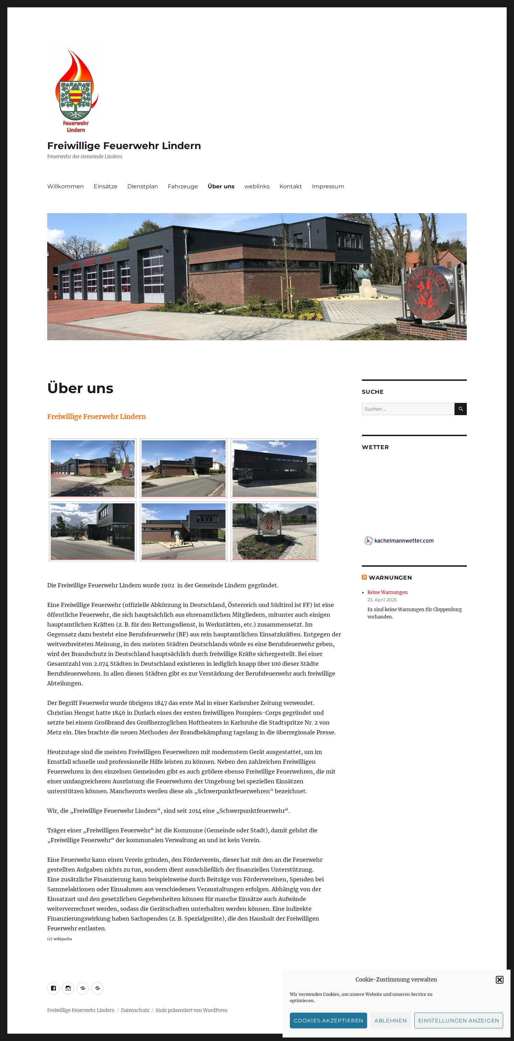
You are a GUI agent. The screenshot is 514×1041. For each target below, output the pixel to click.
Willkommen (65, 186)
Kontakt (290, 186)
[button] (499, 979)
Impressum (328, 186)
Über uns (221, 186)
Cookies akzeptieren (328, 1020)
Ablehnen (390, 1020)
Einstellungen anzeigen (458, 1020)
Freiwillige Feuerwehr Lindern (124, 146)
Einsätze (105, 186)
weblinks (257, 186)
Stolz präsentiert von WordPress (192, 1010)
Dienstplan (142, 186)
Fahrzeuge (183, 186)
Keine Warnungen (387, 592)
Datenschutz (135, 1010)
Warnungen (390, 577)
